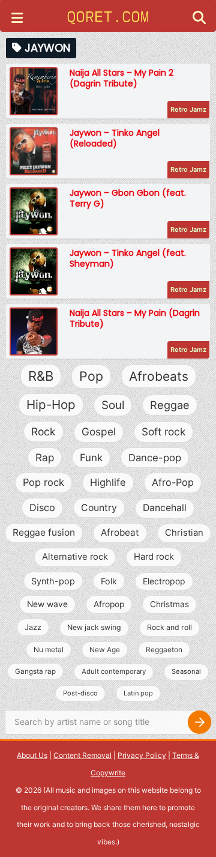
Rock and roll (169, 627)
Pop (91, 376)
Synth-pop (53, 581)
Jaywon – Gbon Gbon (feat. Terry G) (128, 198)
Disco (42, 507)
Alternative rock (75, 556)
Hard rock (154, 556)
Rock (43, 431)
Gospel (99, 431)
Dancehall (165, 507)
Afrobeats (158, 376)
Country (99, 507)
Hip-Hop (51, 404)
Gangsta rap (35, 671)
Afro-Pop (173, 482)
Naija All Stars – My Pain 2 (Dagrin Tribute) (121, 78)
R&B (40, 376)
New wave (47, 604)
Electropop (164, 581)
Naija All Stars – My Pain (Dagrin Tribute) (135, 318)
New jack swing (94, 627)
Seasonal (186, 671)
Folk (109, 581)
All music (61, 790)
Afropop (109, 604)
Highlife (108, 482)
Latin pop (138, 693)
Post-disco (80, 693)
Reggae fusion (44, 532)
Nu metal (49, 649)
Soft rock (163, 431)
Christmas (169, 604)
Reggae (170, 404)
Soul (112, 405)
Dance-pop (154, 458)
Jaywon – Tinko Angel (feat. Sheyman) (128, 258)
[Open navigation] (17, 19)
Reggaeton (164, 650)
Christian (184, 532)
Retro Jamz (188, 109)
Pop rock (43, 482)
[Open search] (199, 19)
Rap (44, 457)
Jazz (33, 627)
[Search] (199, 722)
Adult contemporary (114, 671)
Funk (91, 458)
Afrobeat (120, 532)
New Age (104, 650)
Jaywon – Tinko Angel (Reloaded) (115, 138)
